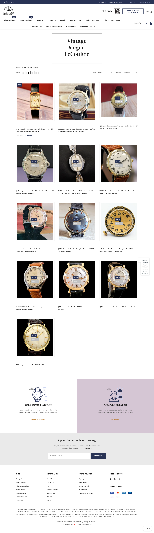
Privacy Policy (86, 448)
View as (18, 73)
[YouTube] (121, 479)
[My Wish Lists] (147, 24)
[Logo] (8, 11)
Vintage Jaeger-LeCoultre (29, 67)
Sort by (118, 73)
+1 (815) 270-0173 (8, 2)
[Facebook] (112, 479)
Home (18, 67)
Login (147, 11)
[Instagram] (116, 479)
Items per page (97, 73)
